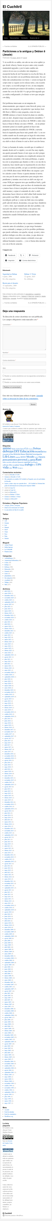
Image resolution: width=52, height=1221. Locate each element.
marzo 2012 (7, 874)
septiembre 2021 (9, 655)
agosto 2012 (7, 864)
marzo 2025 (7, 611)
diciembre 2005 (8, 1035)
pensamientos (10, 459)
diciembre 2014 (8, 802)
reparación (20, 462)
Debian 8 (25, 296)
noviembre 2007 (9, 984)
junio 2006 (7, 1022)
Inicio (6, 38)
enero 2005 (7, 1059)
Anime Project (8, 545)
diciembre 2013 (8, 828)
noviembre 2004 (9, 1063)
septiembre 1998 (9, 1092)
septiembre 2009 (9, 936)
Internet (29, 453)
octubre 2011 (8, 885)
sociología (34, 462)
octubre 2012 (8, 859)
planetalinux (30, 294)
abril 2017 (7, 745)
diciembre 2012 (8, 855)
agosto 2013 (7, 837)
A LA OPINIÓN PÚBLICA (37, 46)
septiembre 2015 (9, 784)
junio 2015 (7, 791)
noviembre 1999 (9, 1083)
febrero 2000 (8, 1081)
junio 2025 (7, 609)
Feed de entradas (9, 1112)
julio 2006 (7, 1020)
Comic (6, 562)
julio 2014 (7, 813)
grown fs (38, 296)
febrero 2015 (8, 798)
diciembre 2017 (8, 729)
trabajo (29, 464)
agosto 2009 (7, 938)
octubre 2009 (8, 934)
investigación (37, 454)
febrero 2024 (8, 628)
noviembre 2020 (9, 672)
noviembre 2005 (9, 1037)
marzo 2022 (7, 648)
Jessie (43, 296)
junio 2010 (7, 916)
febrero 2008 (8, 978)
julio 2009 (7, 940)
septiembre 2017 (9, 736)
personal (22, 459)
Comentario (7, 324)
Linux (11, 456)
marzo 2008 (7, 976)
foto (44, 451)
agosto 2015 (7, 787)
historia (17, 453)
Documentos (14, 38)
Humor (23, 454)
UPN (38, 464)
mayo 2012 (7, 870)
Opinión (42, 456)
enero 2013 (7, 853)
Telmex (21, 465)
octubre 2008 (8, 960)
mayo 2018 (7, 723)
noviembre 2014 (9, 804)
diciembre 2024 (8, 615)
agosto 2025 (7, 604)
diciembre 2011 (8, 881)
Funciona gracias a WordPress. (14, 1215)
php (29, 460)
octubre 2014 (8, 806)
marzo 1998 (7, 1101)
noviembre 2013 (9, 831)
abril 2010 (7, 921)
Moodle (30, 456)
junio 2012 (7, 868)
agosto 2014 (7, 811)
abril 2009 (7, 947)
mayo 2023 (7, 637)
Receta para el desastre (10, 283)
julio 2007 (7, 993)
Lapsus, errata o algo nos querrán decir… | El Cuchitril (20, 483)
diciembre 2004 (8, 1061)
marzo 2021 (7, 666)
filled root (31, 296)
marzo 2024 (7, 626)
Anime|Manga (8, 558)
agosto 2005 (7, 1044)
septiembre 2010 (9, 910)
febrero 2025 (8, 613)
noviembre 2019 (9, 692)
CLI (26, 448)
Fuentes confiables (10, 46)
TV (35, 465)
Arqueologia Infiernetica (11, 560)
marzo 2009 (7, 949)
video (10, 468)
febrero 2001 (8, 1074)
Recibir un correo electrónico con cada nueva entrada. (22, 382)
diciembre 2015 (8, 778)
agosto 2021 (7, 657)
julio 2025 (7, 606)
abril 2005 (7, 1052)
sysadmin (37, 294)
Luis (5, 525)
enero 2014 (7, 826)
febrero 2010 (8, 925)
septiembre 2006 (9, 1015)
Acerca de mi (34, 38)
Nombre (6, 352)
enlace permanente (30, 298)
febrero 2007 (8, 1004)
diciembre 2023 (8, 631)
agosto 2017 (7, 738)
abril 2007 (7, 1000)
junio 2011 (7, 894)
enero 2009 (7, 954)
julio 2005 (7, 1046)
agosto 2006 (7, 1017)
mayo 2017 (7, 743)
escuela (39, 451)
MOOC (23, 457)
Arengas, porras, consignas (12, 505)
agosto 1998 (7, 1094)
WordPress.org (8, 1116)
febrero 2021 (8, 668)
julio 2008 (7, 967)
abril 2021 (7, 664)
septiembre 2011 (9, 888)
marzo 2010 (7, 923)
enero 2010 (7, 927)
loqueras (17, 457)
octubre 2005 (8, 1039)
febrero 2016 (8, 773)
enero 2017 (7, 751)
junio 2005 (7, 1048)
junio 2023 (7, 635)
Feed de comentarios (10, 1114)
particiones (6, 298)
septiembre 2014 (9, 809)
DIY (17, 451)
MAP (6, 529)
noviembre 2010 (9, 905)
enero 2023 (7, 644)
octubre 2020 (8, 675)
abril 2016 (7, 769)
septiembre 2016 (9, 758)
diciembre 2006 (8, 1009)
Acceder (6, 1110)
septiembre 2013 (9, 835)
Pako (5, 536)
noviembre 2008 (9, 958)
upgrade (13, 298)
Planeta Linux (8, 551)
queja (32, 459)
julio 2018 (7, 718)
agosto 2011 (7, 890)
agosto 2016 (7, 760)
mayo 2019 (7, 703)
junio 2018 (7, 721)
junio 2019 (7, 701)
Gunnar (6, 477)
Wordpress (20, 468)
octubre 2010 (8, 907)
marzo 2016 (7, 771)
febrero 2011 (8, 901)
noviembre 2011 (9, 883)
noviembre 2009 (9, 932)
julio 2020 (7, 679)
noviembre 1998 (9, 1088)
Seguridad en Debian (10, 274)
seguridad (27, 462)
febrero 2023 (8, 642)
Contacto (24, 38)
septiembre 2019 (9, 696)
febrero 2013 (8, 850)
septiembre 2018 (9, 716)
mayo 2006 (7, 1024)
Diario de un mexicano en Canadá (14, 507)
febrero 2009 (8, 951)
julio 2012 (7, 866)
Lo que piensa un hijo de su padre (14, 510)
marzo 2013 (7, 848)
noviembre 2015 (9, 780)
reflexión (14, 462)
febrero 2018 (8, 727)
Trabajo (5, 296)
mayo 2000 (7, 1077)
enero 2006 (7, 1033)
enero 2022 (7, 653)
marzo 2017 (7, 747)
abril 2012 (7, 872)
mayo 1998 (7, 1099)
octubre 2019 (8, 694)
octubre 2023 (8, 633)
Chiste (22, 449)
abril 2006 (7, 1026)
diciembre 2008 (8, 956)
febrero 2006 (8, 1031)
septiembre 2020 (9, 677)
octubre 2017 (8, 734)
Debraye (6, 567)
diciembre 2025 (8, 595)
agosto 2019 (7, 699)
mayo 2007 (7, 998)
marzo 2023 (7, 639)
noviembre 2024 (9, 617)
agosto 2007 (7, 991)
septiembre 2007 (9, 989)
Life (5, 456)
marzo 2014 (7, 822)
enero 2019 (7, 710)
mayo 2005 (7, 1050)
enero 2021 (7, 670)
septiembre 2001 (9, 1072)
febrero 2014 (8, 824)
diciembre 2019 (8, 690)
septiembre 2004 (9, 1068)
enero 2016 (7, 776)
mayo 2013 (7, 844)
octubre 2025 (8, 600)
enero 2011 (7, 903)
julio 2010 (7, 914)
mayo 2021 (7, 661)
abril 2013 (7, 846)
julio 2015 (7, 789)
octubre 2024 (8, 620)
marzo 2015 (7, 795)
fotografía (5, 454)
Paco (5, 534)
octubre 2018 (8, 714)
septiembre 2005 (9, 1042)
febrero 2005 (8, 1057)
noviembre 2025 (9, 598)
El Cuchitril (12, 6)
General (6, 571)
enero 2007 (7, 1006)
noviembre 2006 (9, 1011)
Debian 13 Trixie (30, 274)
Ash (5, 521)
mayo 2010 (7, 918)
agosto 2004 (7, 1070)
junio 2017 (7, 740)
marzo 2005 (7, 1055)
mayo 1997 (7, 1103)
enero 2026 (7, 593)
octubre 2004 (8, 1066)
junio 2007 (7, 995)
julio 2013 (7, 839)
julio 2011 (7, 892)
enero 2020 (7, 688)
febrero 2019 (8, 707)
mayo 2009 (7, 945)
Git (9, 454)
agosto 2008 (7, 965)
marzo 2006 (7, 1028)
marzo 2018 (7, 725)
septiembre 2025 (9, 602)
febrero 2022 (8, 650)
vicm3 (25, 58)
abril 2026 (7, 591)
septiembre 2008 (9, 962)
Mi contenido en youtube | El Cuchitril (15, 479)
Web (4, 368)
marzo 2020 (7, 685)
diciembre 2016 (8, 754)
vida (6, 467)
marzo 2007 (7, 1002)
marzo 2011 (7, 899)
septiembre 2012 (9, 861)
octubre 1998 (8, 1090)
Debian (37, 448)
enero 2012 (7, 879)
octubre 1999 (8, 1085)
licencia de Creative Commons (11, 426)
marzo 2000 (7, 1079)
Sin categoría (8, 578)
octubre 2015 (8, 782)
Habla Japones (8, 547)
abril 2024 (7, 624)
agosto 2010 (7, 912)
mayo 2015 (7, 793)
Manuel (6, 527)
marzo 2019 (7, 705)
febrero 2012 (8, 877)
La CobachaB (8, 549)
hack (12, 454)
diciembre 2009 (8, 929)
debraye (8, 451)
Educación (27, 451)
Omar (6, 532)
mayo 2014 (7, 817)
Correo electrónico (9, 360)
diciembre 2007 (8, 982)
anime (7, 447)
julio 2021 (7, 659)
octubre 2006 (8, 1013)
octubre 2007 (8, 987)
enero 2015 (7, 800)
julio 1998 (7, 1096)
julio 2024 (7, 622)
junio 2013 (7, 842)
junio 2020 (7, 681)
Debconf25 (13, 492)
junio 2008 (7, 969)
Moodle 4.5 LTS (14, 475)
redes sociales (7, 462)
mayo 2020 (7, 683)
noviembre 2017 (9, 732)
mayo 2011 (7, 896)
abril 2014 (7, 820)
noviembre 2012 (9, 857)
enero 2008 (7, 980)
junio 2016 (7, 765)
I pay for (12, 488)
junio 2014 (7, 815)
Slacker (6, 538)
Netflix (36, 457)
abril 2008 (7, 973)
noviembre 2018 (9, 712)
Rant (39, 459)
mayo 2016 (7, 767)
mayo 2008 (7, 971)
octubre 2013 (8, 833)
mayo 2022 (7, 646)
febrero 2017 (8, 749)
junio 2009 (7, 943)
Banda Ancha (15, 449)
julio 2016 (7, 762)
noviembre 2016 (9, 756)
